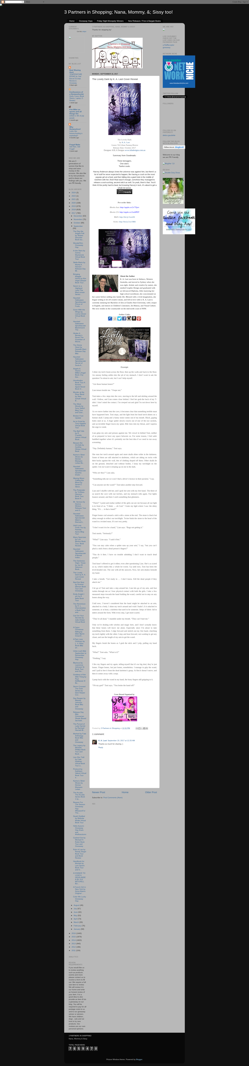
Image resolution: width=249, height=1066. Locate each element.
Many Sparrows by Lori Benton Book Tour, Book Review (79, 541)
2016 (74, 933)
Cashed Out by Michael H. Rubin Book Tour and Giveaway (79, 842)
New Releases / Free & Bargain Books (144, 21)
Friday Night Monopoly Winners (110, 21)
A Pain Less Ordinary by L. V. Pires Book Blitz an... (79, 643)
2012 (74, 947)
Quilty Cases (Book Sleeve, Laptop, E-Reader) (76, 98)
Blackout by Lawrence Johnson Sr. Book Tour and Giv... (79, 667)
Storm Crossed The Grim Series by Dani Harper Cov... (79, 691)
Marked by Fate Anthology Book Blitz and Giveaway (79, 738)
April (76, 919)
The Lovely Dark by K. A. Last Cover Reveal (79, 576)
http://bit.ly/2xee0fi (127, 217)
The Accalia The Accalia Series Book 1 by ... (79, 796)
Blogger (139, 1059)
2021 (74, 199)
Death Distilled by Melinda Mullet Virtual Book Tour (79, 819)
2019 (74, 206)
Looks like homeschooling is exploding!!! (75, 133)
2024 (74, 193)
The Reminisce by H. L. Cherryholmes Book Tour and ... (79, 608)
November (78, 219)
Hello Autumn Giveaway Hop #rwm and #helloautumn (79, 830)
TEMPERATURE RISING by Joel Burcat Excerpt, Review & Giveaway (75, 78)
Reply (100, 747)
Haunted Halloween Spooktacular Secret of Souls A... (79, 361)
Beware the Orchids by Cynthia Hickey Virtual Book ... (79, 447)
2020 (74, 203)
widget (84, 31)
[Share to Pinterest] (147, 728)
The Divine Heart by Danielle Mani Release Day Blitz (79, 349)
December (78, 216)
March (76, 922)
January (77, 929)
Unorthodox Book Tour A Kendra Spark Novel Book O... (79, 385)
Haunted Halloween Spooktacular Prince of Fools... (79, 302)
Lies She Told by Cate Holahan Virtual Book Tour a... (79, 761)
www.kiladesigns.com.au (135, 150)
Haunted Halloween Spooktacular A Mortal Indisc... (79, 553)
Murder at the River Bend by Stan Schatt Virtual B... (79, 396)
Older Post (151, 792)
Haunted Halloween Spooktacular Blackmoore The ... (79, 326)
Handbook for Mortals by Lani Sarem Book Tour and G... (79, 865)
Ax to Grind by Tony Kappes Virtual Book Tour (79, 424)
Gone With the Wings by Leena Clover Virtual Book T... (79, 314)
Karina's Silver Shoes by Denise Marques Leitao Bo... (79, 459)
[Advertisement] (111, 822)
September (78, 226)
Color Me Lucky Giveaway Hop (79, 899)
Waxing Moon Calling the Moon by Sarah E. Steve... (78, 482)
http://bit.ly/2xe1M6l (127, 222)
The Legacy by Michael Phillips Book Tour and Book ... (79, 750)
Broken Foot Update (78, 417)
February (78, 926)
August (77, 905)
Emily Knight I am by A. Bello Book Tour (78, 597)
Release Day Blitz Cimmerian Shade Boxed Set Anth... (79, 716)
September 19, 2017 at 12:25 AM (121, 741)
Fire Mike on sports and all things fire (75, 112)
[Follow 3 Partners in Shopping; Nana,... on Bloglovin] (174, 148)
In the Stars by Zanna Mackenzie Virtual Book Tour (79, 255)
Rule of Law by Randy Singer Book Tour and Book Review (79, 854)
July (75, 909)
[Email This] (137, 728)
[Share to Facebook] (144, 728)
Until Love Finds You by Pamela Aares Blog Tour (79, 530)
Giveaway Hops (86, 21)
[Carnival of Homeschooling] (173, 203)
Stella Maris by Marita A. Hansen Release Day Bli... (79, 266)
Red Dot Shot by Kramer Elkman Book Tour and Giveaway (79, 586)
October (77, 223)
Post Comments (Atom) (113, 798)
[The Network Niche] (179, 87)
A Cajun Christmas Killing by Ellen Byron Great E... (78, 631)
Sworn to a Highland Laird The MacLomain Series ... (79, 290)
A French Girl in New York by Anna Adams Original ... (79, 890)
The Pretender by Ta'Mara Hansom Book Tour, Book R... (79, 494)
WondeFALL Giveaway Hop (78, 245)
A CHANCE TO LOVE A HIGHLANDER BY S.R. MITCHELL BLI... (79, 878)
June (76, 912)
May (76, 915)
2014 (74, 940)
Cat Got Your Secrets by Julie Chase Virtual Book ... (79, 620)
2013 (74, 944)
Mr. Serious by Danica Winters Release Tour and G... (79, 506)
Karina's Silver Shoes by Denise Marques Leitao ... (79, 785)
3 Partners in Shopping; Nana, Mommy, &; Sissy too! (118, 12)
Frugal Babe (74, 145)
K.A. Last (126, 142)
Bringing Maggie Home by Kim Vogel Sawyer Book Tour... (79, 278)
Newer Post (98, 792)
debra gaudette (169, 135)
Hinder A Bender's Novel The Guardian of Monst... (79, 337)
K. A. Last (102, 741)
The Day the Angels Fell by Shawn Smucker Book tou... (78, 235)
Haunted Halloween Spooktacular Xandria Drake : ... (79, 471)
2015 (74, 937)
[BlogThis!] (139, 728)
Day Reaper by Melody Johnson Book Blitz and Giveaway (79, 703)
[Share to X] (142, 728)
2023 (74, 196)
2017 (74, 213)
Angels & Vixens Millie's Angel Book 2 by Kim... (79, 373)
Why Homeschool (75, 128)
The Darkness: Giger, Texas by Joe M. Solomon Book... (79, 565)
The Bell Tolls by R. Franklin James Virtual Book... (79, 435)
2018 (74, 210)
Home (71, 21)
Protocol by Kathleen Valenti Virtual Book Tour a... (79, 773)
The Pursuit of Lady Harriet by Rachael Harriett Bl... (79, 727)
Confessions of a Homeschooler (76, 93)
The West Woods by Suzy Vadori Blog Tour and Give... (79, 408)
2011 (74, 950)
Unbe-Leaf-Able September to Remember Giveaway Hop (79, 655)
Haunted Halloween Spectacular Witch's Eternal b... (79, 518)
